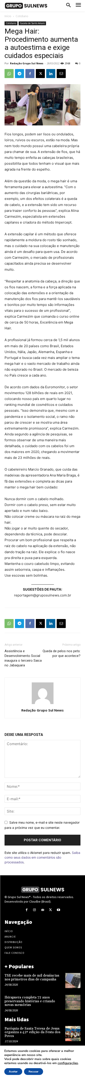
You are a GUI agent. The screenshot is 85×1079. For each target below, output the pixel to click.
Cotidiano (22, 16)
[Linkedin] (50, 73)
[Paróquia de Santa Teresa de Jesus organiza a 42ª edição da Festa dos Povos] (72, 1033)
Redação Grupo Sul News (26, 63)
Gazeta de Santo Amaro (32, 23)
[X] (40, 73)
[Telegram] (19, 73)
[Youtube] (58, 910)
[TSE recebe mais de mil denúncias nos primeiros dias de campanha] (72, 980)
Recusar (34, 1071)
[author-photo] (42, 704)
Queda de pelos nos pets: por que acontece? (61, 653)
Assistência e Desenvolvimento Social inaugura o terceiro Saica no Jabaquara (23, 658)
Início (8, 16)
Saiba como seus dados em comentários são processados (42, 857)
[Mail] (42, 910)
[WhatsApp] (9, 73)
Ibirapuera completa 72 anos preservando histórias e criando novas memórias (30, 1001)
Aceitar (13, 1071)
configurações (68, 1063)
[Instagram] (34, 910)
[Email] (61, 73)
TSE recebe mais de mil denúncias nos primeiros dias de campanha (32, 977)
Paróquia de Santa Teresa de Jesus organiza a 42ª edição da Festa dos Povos (32, 1032)
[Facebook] (29, 73)
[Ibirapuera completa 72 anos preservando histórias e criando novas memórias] (72, 1002)
